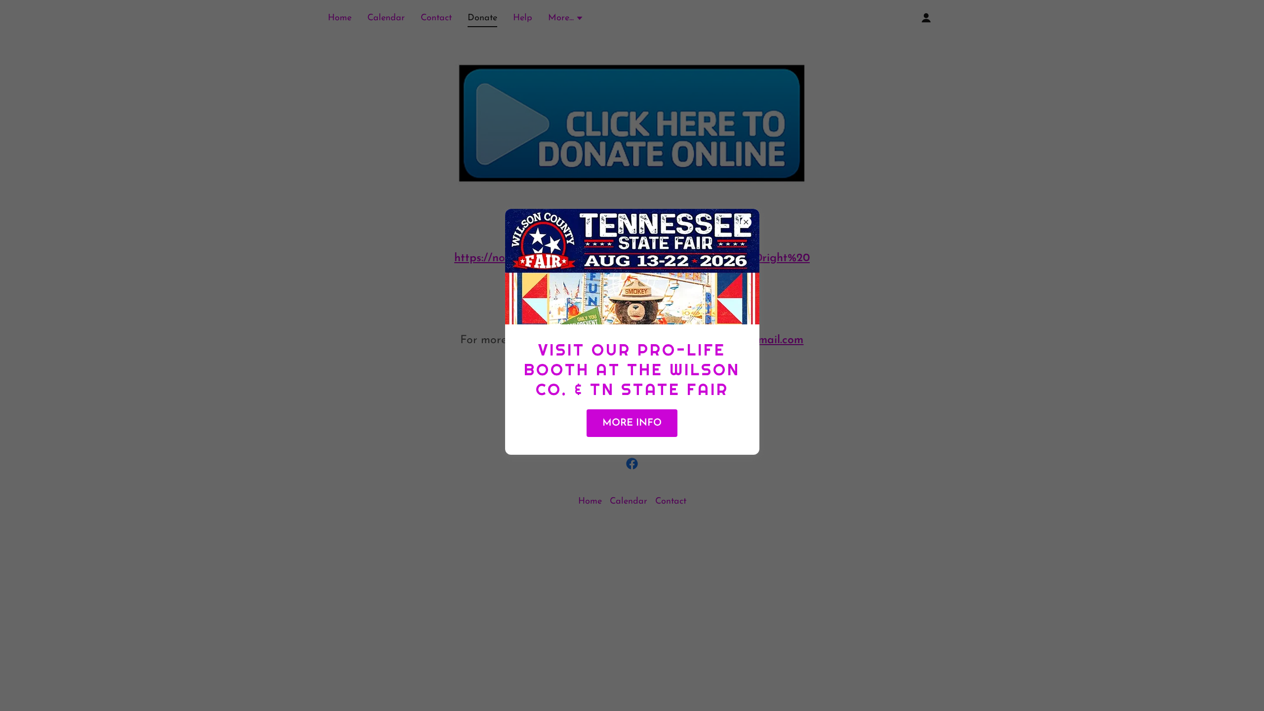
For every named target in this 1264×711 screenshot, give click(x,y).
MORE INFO (632, 423)
